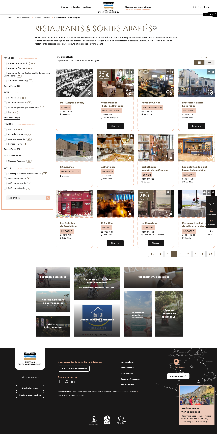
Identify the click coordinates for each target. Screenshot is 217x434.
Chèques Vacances (19, 161)
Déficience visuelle (18, 188)
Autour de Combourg (19, 80)
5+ (188, 253)
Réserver (115, 126)
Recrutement (127, 384)
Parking (14, 129)
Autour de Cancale (19, 68)
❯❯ (210, 253)
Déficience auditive (18, 178)
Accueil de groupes (18, 134)
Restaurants (16, 97)
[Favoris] (200, 7)
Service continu (17, 144)
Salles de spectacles (19, 102)
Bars (12, 112)
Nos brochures (127, 362)
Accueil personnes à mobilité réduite (27, 173)
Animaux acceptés (19, 139)
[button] (195, 7)
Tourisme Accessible (131, 379)
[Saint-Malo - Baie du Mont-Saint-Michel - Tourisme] (108, 7)
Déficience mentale (19, 183)
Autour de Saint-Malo (20, 63)
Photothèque (127, 367)
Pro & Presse (127, 373)
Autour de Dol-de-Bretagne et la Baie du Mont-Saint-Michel (27, 74)
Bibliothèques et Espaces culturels (25, 107)
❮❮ (152, 253)
